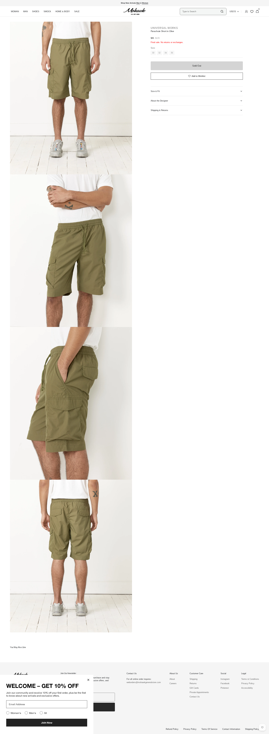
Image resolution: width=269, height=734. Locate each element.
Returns (193, 683)
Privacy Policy (247, 683)
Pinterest (225, 688)
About (172, 679)
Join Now (46, 722)
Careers (173, 683)
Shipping (193, 679)
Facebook (225, 683)
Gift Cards (194, 688)
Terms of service (209, 729)
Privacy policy (189, 729)
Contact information (231, 729)
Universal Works (164, 28)
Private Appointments (199, 692)
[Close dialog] (88, 680)
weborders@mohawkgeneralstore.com (142, 682)
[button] (245, 11)
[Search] (222, 11)
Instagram (225, 679)
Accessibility (247, 688)
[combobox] (201, 11)
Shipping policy (252, 729)
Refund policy (172, 729)
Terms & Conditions (250, 679)
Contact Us (195, 697)
